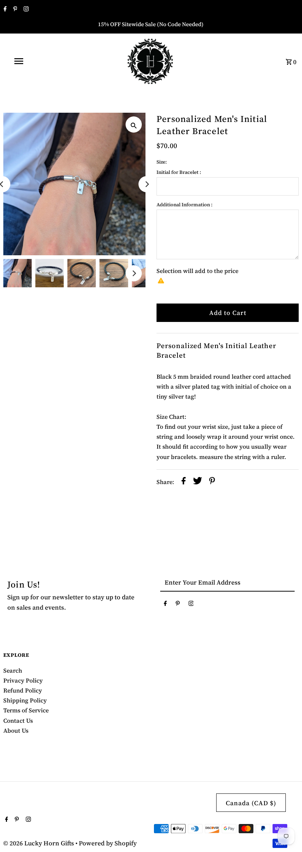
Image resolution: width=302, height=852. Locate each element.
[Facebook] (4, 9)
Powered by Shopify (108, 843)
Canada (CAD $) (251, 803)
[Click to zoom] (134, 124)
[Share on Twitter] (197, 482)
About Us (15, 730)
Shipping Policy (25, 700)
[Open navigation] (34, 61)
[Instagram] (25, 9)
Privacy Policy (23, 680)
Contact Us (18, 720)
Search (12, 670)
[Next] (146, 184)
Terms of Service (26, 710)
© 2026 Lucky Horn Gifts (39, 843)
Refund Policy (22, 690)
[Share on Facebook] (184, 482)
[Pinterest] (14, 9)
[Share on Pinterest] (212, 482)
